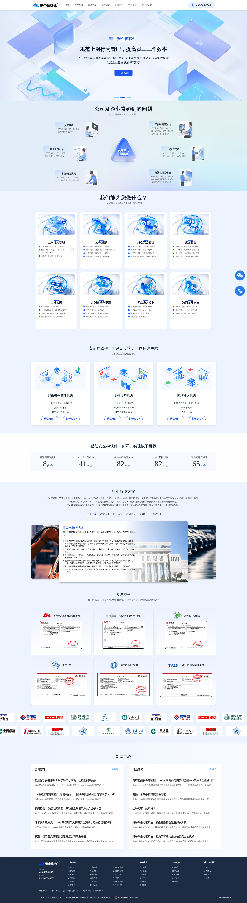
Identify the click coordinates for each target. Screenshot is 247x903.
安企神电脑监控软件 (70, 891)
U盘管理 (93, 871)
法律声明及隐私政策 (226, 897)
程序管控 (71, 871)
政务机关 (175, 867)
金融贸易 (175, 874)
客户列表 (176, 862)
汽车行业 (143, 871)
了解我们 (207, 867)
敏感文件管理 (118, 871)
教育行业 (175, 871)
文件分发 (71, 874)
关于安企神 (209, 862)
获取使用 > (197, 418)
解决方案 (144, 862)
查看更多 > (116, 769)
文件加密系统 (56, 891)
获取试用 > (71, 418)
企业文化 (207, 878)
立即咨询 (55, 62)
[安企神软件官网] (45, 5)
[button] (116, 97)
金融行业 (143, 881)
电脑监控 (93, 874)
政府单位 (143, 878)
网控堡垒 (93, 885)
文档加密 (71, 867)
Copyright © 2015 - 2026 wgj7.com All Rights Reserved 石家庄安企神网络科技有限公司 (67, 897)
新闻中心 (207, 871)
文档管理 (93, 867)
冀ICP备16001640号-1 (105, 897)
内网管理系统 (98, 891)
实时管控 (93, 881)
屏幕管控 (93, 878)
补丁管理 (71, 885)
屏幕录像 (71, 881)
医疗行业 (143, 874)
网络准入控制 (118, 885)
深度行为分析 (118, 881)
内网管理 (116, 878)
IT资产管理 (117, 874)
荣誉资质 (207, 874)
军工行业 (143, 867)
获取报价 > (49, 418)
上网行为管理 (118, 867)
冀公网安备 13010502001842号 (128, 897)
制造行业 (143, 885)
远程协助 (71, 878)
